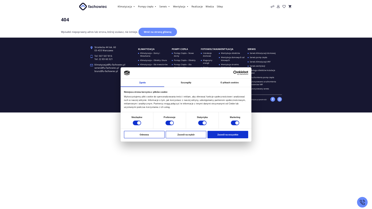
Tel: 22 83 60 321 (103, 59)
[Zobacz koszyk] (290, 6)
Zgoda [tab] (142, 82)
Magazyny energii (207, 61)
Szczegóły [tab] (186, 82)
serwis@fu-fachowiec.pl (107, 67)
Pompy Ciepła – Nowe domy (184, 54)
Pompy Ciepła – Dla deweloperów (182, 66)
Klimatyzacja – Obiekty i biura (153, 60)
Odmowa (144, 134)
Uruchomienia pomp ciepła (262, 77)
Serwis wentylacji (257, 66)
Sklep (220, 6)
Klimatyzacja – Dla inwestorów (154, 64)
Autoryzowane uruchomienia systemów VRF (263, 83)
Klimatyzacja (125, 6)
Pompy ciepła (145, 6)
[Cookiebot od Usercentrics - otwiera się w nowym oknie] (235, 73)
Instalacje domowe (207, 54)
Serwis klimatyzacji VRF (260, 61)
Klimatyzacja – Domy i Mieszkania (150, 54)
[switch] (170, 123)
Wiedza (210, 6)
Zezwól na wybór (186, 134)
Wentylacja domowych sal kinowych (232, 59)
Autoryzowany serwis (259, 88)
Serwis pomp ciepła (258, 57)
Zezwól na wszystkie (227, 134)
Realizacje (197, 6)
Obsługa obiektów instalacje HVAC (262, 71)
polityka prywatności (258, 99)
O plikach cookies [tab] (229, 82)
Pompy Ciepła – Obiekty (185, 60)
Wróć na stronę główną (158, 32)
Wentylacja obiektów (230, 53)
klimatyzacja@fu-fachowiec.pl (110, 64)
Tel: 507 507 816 (103, 55)
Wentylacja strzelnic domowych (230, 66)
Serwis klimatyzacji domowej (263, 53)
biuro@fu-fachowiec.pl (106, 71)
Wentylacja (179, 6)
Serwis (163, 6)
